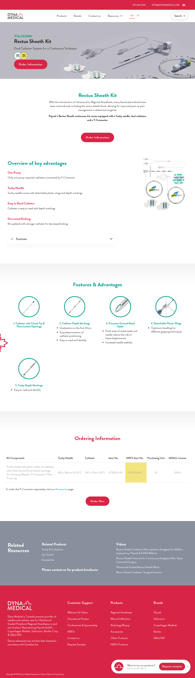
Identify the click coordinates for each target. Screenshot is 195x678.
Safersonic (159, 619)
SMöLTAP (159, 638)
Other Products (119, 638)
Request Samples (76, 644)
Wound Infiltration (120, 619)
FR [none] (138, 15)
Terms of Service (47, 674)
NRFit (70, 631)
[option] (138, 16)
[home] (15, 16)
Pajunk (157, 612)
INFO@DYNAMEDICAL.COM (165, 4)
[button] (114, 16)
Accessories (61, 489)
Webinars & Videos (77, 612)
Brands (77, 16)
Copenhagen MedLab (165, 625)
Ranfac (157, 631)
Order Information (30, 64)
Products (61, 16)
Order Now (97, 501)
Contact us (94, 16)
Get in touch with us (137, 668)
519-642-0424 (139, 4)
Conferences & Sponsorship (82, 625)
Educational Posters (78, 619)
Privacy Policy (59, 674)
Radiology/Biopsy (120, 625)
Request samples (172, 666)
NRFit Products (119, 644)
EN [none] (132, 15)
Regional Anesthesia (121, 612)
